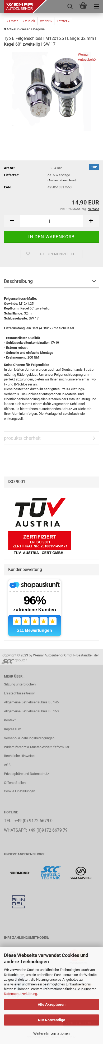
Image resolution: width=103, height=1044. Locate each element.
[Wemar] (20, 873)
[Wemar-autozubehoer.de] (23, 6)
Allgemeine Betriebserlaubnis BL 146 (31, 702)
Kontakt (10, 720)
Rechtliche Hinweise (19, 756)
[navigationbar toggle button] (96, 6)
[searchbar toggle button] (70, 6)
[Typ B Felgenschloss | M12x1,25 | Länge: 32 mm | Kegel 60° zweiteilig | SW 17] (51, 92)
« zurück (29, 21)
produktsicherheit (22, 438)
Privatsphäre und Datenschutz (26, 774)
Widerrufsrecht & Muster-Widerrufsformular (36, 747)
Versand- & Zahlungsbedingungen (29, 738)
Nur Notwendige (51, 1020)
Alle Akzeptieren (51, 1004)
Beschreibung (18, 281)
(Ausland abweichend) (62, 180)
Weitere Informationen (51, 1033)
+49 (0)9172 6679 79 (48, 830)
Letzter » (63, 21)
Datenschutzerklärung (20, 994)
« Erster (12, 21)
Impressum (12, 729)
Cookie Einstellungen (19, 791)
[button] (12, 221)
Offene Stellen (15, 783)
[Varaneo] (80, 873)
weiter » (46, 21)
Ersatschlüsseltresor (19, 693)
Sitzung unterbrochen (20, 684)
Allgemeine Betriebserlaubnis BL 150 (31, 711)
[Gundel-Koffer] (18, 902)
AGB (7, 765)
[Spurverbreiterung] (51, 873)
